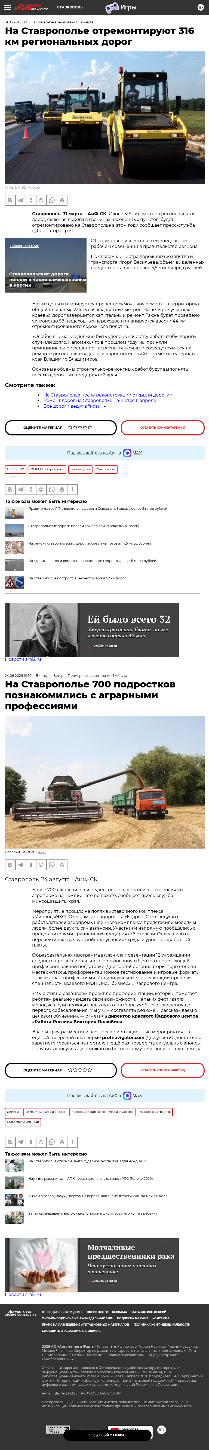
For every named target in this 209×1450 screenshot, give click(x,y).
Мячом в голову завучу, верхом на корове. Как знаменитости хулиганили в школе (97, 1196)
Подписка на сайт (132, 1318)
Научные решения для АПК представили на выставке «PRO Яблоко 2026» (90, 1178)
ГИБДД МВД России (22, 187)
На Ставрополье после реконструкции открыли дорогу (106, 395)
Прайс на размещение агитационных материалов (85, 1324)
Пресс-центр (97, 1312)
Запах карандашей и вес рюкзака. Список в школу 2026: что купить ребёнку (92, 1213)
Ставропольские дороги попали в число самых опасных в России (84, 526)
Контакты (160, 1318)
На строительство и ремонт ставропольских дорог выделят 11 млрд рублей (92, 561)
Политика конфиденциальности (162, 1324)
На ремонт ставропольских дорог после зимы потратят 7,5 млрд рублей (89, 543)
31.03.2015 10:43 (17, 22)
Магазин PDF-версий (148, 1312)
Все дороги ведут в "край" (73, 406)
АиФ (42, 852)
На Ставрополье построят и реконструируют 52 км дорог (77, 578)
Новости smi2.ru (23, 659)
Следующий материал (107, 1435)
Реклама (119, 1312)
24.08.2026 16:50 (18, 676)
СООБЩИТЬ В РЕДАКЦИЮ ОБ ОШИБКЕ (71, 1331)
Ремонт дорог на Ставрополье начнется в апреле (100, 400)
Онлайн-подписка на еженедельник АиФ (77, 1318)
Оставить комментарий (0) (162, 427)
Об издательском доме (62, 1312)
